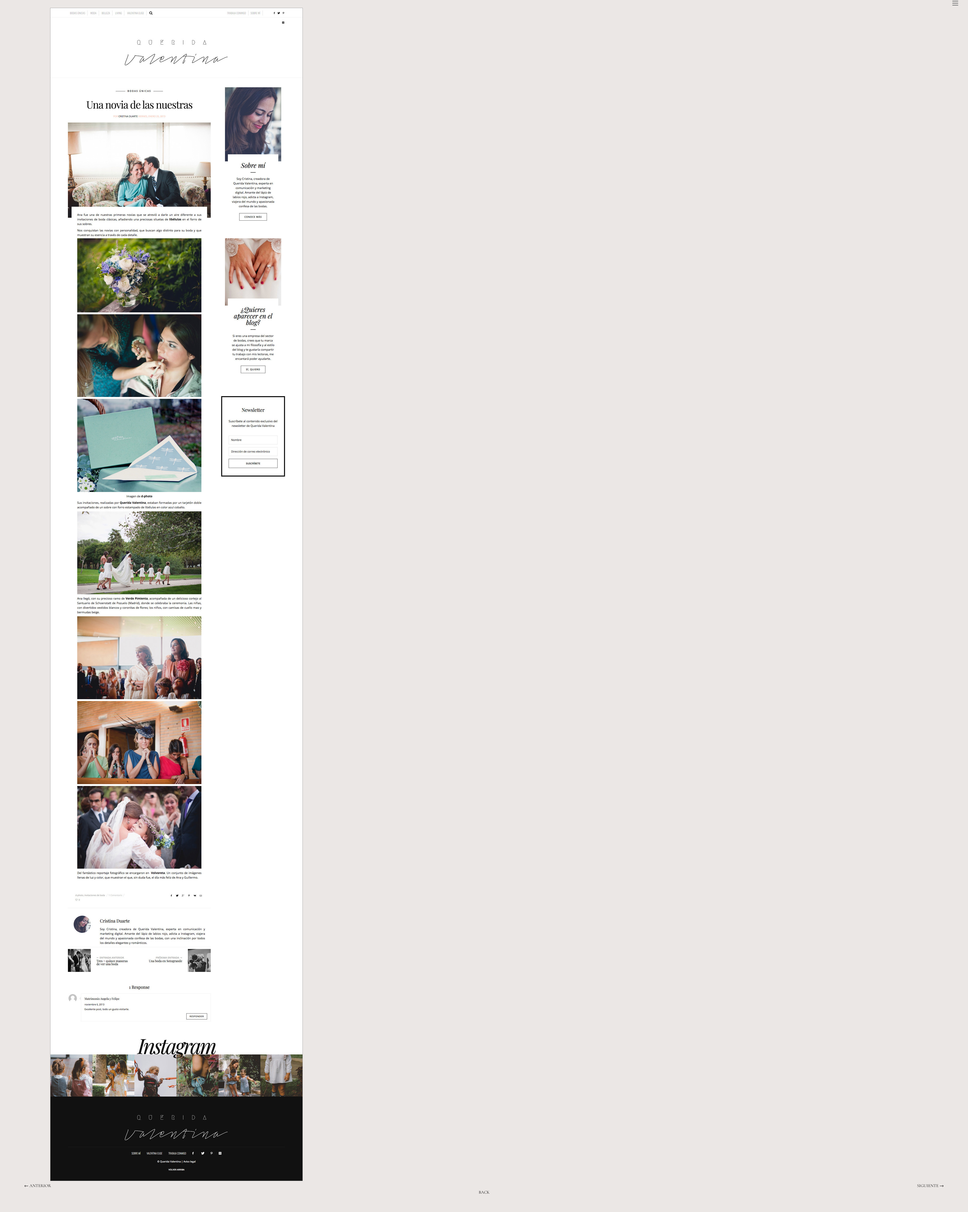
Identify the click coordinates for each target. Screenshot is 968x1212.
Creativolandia (469, 1203)
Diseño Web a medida (397, 1203)
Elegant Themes (342, 1203)
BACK (484, 1192)
